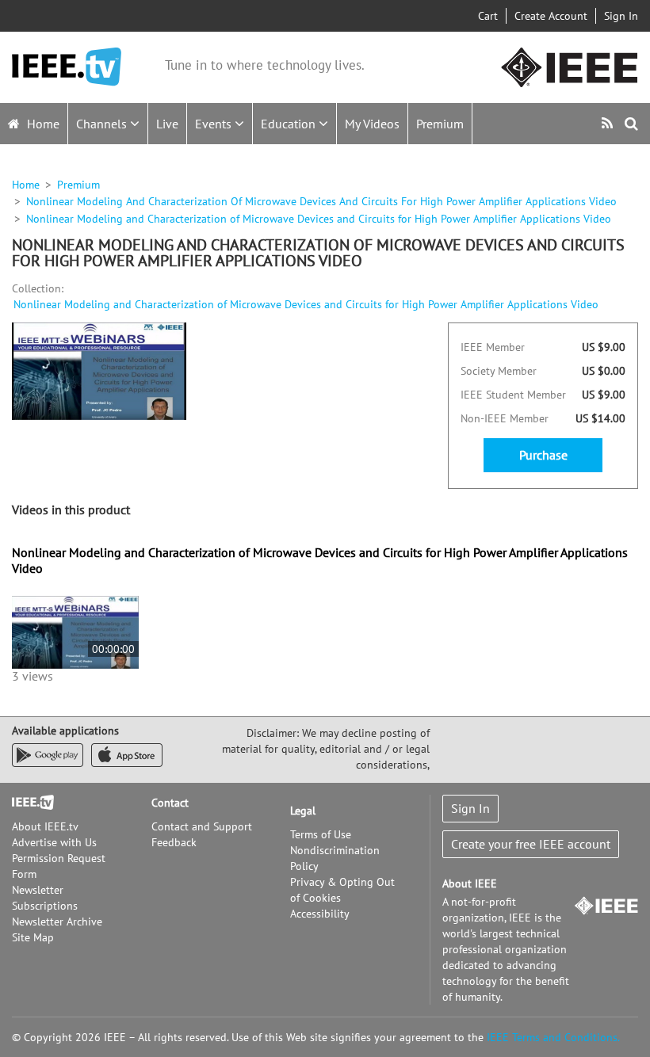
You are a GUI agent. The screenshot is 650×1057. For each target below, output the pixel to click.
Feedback (174, 842)
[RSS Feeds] (609, 123)
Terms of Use (320, 834)
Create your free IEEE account (530, 844)
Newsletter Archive (57, 921)
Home (41, 124)
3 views (32, 676)
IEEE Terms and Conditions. (553, 1037)
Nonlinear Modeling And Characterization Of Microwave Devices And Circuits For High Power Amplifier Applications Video (321, 201)
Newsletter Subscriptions (45, 898)
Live (167, 124)
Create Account (550, 16)
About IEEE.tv (45, 826)
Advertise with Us (54, 842)
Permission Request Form (58, 866)
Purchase (543, 455)
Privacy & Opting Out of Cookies (342, 890)
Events (215, 124)
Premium (440, 124)
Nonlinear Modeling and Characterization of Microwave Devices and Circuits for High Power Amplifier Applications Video (305, 304)
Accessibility (320, 913)
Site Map (33, 937)
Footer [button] (28, 803)
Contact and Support (201, 826)
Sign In (621, 16)
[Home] (66, 67)
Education (290, 124)
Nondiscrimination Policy (335, 858)
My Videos (372, 124)
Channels (103, 124)
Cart (488, 16)
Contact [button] (170, 803)
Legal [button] (302, 810)
